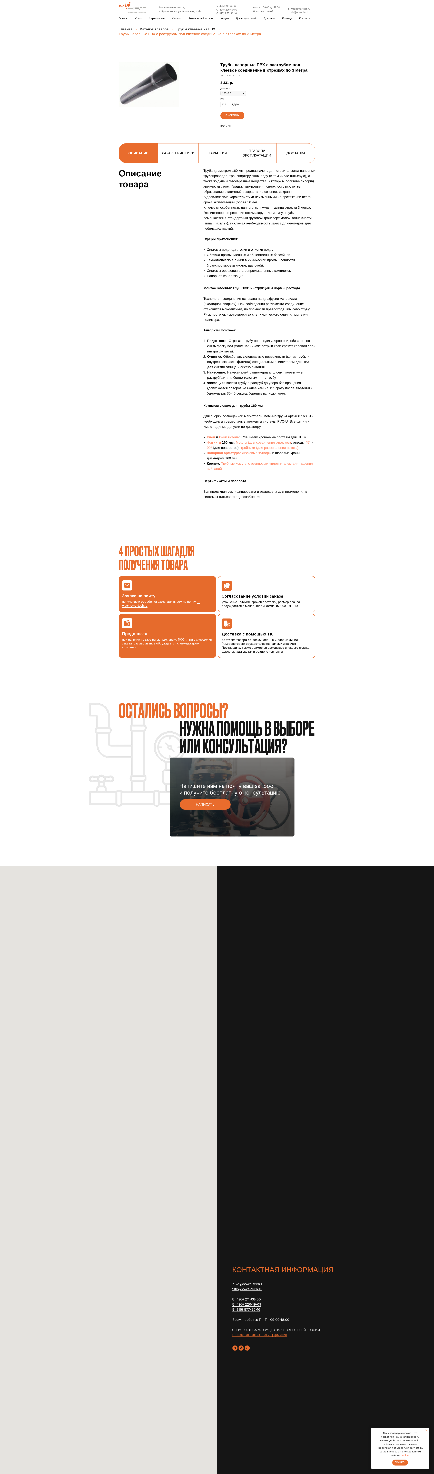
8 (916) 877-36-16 (246, 1309)
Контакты (304, 18)
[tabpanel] (217, 349)
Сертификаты (157, 18)
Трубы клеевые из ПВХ (195, 29)
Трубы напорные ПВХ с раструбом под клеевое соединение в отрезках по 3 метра (190, 34)
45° (308, 442)
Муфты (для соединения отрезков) (263, 442)
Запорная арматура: (224, 453)
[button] (205, 804)
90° (210, 448)
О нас (138, 18)
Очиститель (229, 437)
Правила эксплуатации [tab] (256, 153)
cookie (405, 1455)
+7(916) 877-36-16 (226, 13)
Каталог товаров (154, 29)
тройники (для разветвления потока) (270, 448)
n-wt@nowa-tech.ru (299, 8)
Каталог (177, 18)
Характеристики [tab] (178, 153)
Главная (123, 18)
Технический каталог (201, 18)
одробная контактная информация (261, 1334)
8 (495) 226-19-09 (246, 1304)
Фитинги (214, 442)
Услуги (225, 18)
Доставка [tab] (295, 153)
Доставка (269, 18)
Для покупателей (246, 18)
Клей (211, 437)
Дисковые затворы (256, 453)
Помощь (287, 18)
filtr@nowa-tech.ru (301, 12)
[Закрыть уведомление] (426, 1430)
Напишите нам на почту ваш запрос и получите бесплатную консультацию (230, 789)
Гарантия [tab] (218, 153)
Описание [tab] (138, 153)
